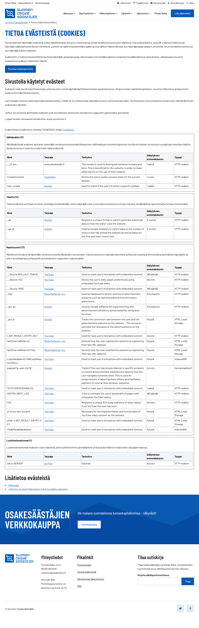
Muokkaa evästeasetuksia (20, 69)
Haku (191, 3)
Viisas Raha (10, 3)
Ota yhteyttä (159, 3)
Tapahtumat (142, 3)
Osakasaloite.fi (25, 3)
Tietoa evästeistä (86, 571)
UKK (79, 585)
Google (48, 185)
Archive (48, 463)
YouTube (49, 274)
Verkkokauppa (42, 3)
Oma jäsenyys (177, 3)
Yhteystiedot (84, 564)
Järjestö (125, 13)
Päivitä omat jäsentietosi (90, 578)
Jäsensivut (125, 3)
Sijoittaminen (86, 13)
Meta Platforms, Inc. (55, 293)
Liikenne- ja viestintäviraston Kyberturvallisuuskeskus (38, 488)
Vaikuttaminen (107, 13)
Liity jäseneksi (182, 13)
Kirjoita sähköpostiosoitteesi (153, 575)
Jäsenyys (68, 13)
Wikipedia (13, 485)
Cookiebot (68, 129)
